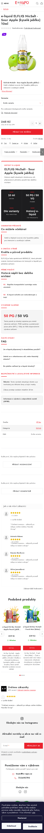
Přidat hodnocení (22, 464)
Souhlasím (32, 826)
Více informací (7, 91)
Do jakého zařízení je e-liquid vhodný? (19, 366)
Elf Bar (40, 139)
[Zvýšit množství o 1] (40, 123)
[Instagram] (25, 791)
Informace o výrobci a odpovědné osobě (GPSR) (20, 400)
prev (2, 634)
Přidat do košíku (22, 132)
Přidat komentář (22, 491)
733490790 (24, 777)
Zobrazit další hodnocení (32, 588)
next (42, 634)
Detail (11, 648)
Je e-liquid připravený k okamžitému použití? (21, 349)
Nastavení (22, 818)
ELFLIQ (38, 428)
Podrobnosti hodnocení (32, 28)
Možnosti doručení (10, 113)
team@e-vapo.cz (24, 773)
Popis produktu (10, 152)
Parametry (23, 152)
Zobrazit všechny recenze (26, 690)
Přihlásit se (33, 746)
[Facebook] (20, 791)
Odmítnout (11, 826)
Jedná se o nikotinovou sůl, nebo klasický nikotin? (20, 358)
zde (33, 812)
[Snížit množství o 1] (32, 123)
